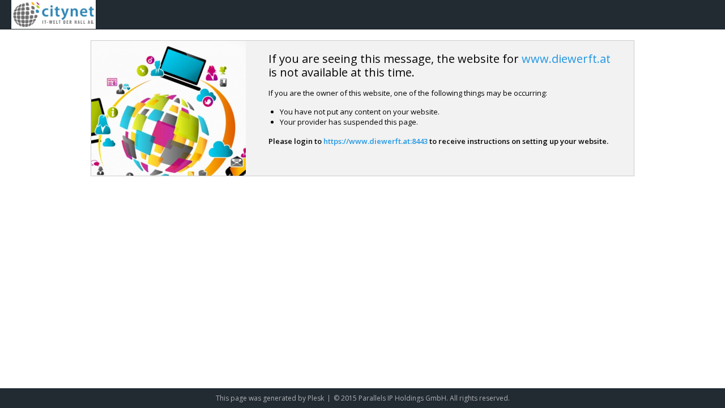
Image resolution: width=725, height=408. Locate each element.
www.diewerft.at (566, 58)
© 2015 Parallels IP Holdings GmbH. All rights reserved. (422, 398)
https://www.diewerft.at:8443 (375, 141)
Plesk (316, 398)
